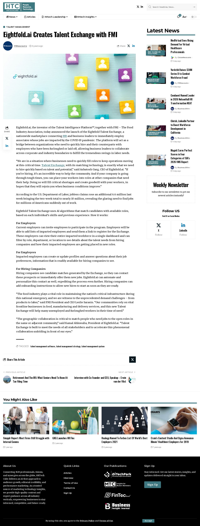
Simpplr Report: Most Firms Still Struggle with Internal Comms (26, 440)
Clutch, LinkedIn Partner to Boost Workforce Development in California (183, 126)
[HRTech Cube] (19, 7)
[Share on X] (129, 45)
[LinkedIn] (142, 7)
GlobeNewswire (184, 57)
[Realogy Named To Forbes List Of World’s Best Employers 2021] (125, 420)
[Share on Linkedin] (133, 45)
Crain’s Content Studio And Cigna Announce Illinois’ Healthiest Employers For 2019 (172, 440)
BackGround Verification (153, 80)
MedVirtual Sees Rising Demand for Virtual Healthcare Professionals (182, 46)
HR (65, 136)
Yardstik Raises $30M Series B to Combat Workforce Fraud (181, 73)
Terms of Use (106, 520)
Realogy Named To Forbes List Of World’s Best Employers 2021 (124, 440)
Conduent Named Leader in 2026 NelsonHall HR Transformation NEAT (183, 99)
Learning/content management (156, 133)
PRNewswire (20, 46)
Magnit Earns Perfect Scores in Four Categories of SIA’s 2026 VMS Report (181, 156)
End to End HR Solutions (154, 53)
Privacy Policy (87, 520)
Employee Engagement (153, 106)
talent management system (92, 346)
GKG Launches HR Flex (63, 438)
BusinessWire (183, 109)
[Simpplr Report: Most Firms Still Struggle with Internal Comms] (26, 420)
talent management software (42, 346)
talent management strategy (68, 346)
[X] (138, 7)
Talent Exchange (53, 165)
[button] (148, 521)
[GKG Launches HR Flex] (75, 420)
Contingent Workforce (153, 163)
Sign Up (152, 484)
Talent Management (18, 27)
